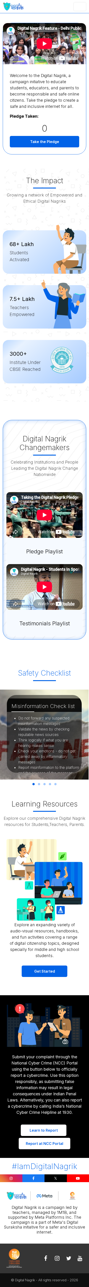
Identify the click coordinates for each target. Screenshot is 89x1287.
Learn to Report (44, 1130)
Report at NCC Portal (44, 1143)
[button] (33, 784)
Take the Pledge (44, 141)
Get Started (44, 971)
